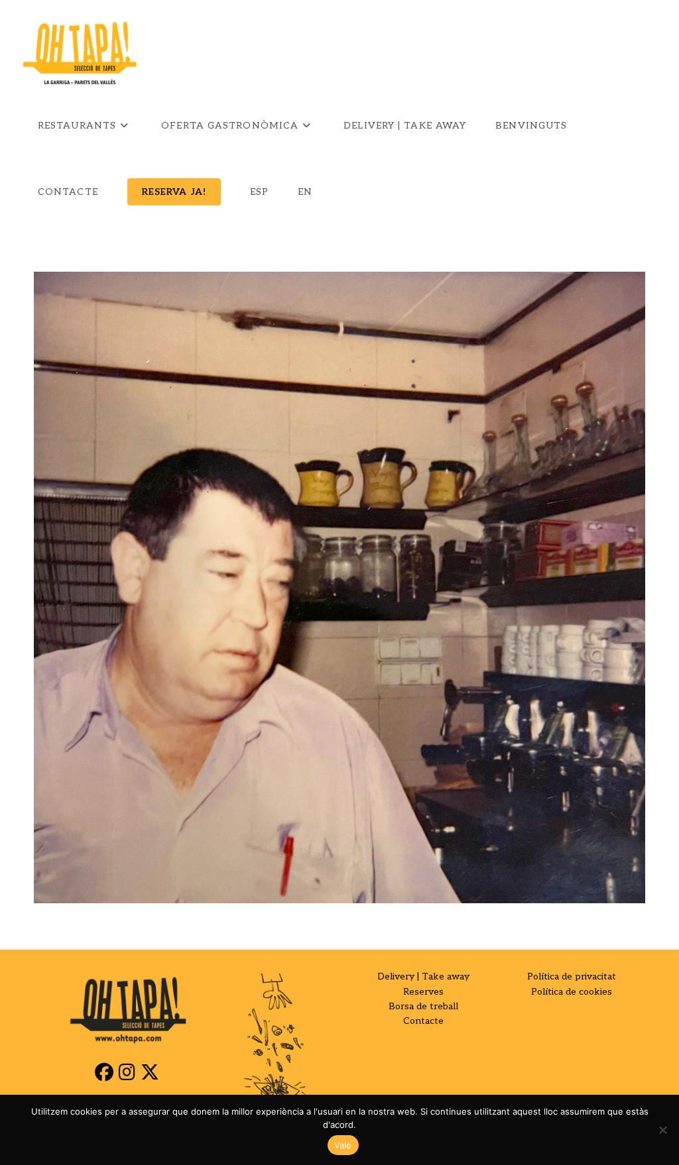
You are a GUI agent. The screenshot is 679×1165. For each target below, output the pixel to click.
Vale (343, 1145)
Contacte (423, 1020)
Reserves (423, 991)
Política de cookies (571, 991)
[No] (662, 1130)
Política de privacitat (571, 976)
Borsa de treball (423, 1006)
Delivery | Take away (423, 976)
